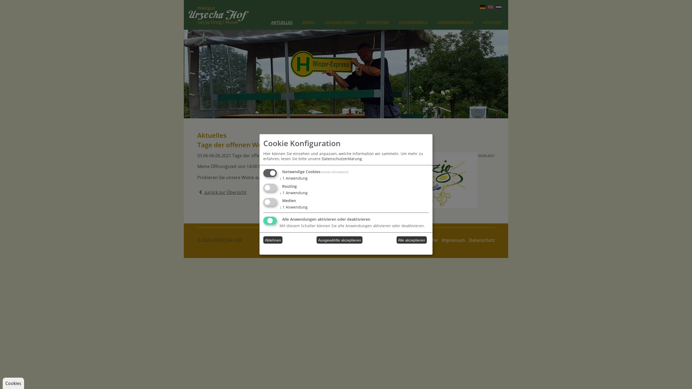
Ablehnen (273, 240)
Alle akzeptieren (411, 240)
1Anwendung (294, 178)
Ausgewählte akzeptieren (339, 240)
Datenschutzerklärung (342, 158)
